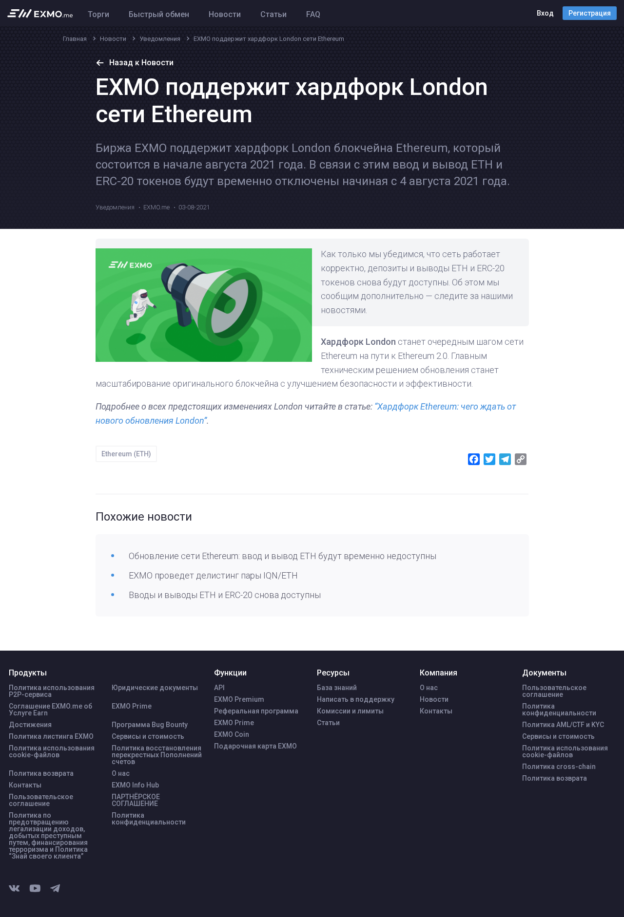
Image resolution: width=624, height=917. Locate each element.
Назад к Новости (141, 62)
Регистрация (589, 13)
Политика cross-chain (559, 766)
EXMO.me (156, 207)
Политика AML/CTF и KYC (563, 724)
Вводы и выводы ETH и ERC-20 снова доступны (225, 595)
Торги (98, 14)
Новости (225, 14)
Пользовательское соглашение (41, 800)
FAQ (313, 14)
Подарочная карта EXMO (255, 746)
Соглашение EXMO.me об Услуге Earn (50, 709)
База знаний (337, 687)
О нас (121, 773)
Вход (545, 13)
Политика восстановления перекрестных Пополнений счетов (157, 755)
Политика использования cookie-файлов (52, 751)
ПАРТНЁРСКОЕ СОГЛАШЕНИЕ (136, 800)
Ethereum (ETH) (126, 454)
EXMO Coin (231, 734)
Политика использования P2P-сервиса (52, 691)
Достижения (30, 724)
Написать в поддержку (355, 699)
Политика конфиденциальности (149, 818)
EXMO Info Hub (135, 785)
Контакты (25, 785)
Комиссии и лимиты (350, 711)
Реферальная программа (256, 711)
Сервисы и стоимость (148, 736)
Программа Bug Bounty (150, 724)
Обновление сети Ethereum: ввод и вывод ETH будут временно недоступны (282, 556)
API (219, 687)
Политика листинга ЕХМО (51, 736)
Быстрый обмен (159, 14)
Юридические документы (155, 687)
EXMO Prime (132, 706)
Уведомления (115, 207)
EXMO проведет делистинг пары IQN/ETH (213, 575)
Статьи (273, 14)
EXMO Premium (239, 699)
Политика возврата (41, 773)
